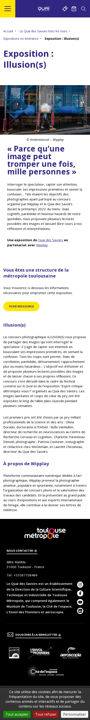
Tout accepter (16, 714)
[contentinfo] (45, 619)
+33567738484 (25, 575)
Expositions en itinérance (20, 38)
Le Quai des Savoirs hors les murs (43, 31)
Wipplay (42, 245)
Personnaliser (74, 714)
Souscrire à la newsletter (36, 635)
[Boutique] (73, 9)
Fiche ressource (21, 306)
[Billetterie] (65, 9)
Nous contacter (20, 551)
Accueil (8, 31)
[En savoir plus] (14, 653)
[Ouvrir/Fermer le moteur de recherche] (83, 9)
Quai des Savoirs (50, 240)
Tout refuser (45, 714)
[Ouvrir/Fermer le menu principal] (7, 8)
